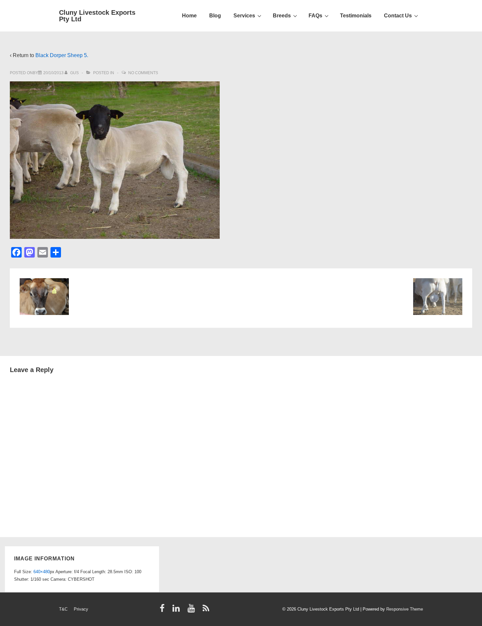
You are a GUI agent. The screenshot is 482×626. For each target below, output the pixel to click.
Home (189, 15)
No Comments (143, 73)
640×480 (41, 571)
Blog (215, 15)
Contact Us (398, 15)
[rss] (207, 610)
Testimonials (356, 15)
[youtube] (193, 610)
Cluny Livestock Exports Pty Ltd (97, 16)
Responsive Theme (404, 609)
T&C (63, 609)
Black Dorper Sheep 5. (61, 55)
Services (244, 15)
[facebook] (164, 610)
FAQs (315, 15)
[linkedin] (177, 610)
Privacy (81, 609)
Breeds (282, 15)
